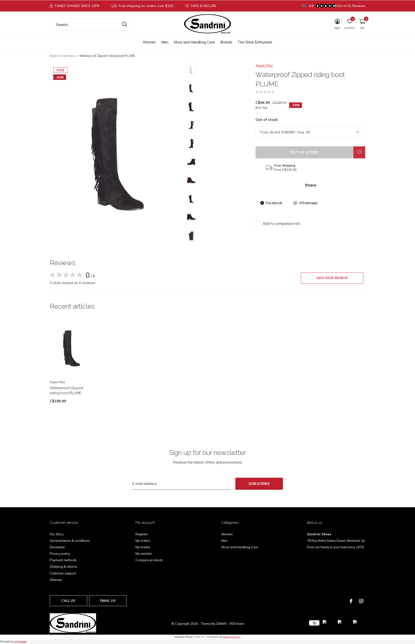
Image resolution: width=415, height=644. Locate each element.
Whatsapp (308, 202)
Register (141, 534)
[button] (221, 70)
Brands (226, 42)
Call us (68, 600)
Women (149, 42)
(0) (277, 92)
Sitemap (56, 580)
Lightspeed (20, 641)
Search (124, 24)
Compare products (149, 560)
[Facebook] (351, 601)
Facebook (274, 202)
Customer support (63, 573)
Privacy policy (60, 553)
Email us (108, 600)
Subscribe (259, 483)
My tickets (142, 547)
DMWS (221, 624)
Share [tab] (310, 185)
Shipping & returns (63, 566)
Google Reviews (231, 636)
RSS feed (237, 624)
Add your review (332, 278)
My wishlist (143, 553)
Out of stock (304, 152)
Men (164, 42)
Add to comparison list (281, 223)
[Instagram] (361, 601)
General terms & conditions (70, 541)
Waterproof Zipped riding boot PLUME (66, 390)
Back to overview (62, 56)
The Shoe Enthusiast (255, 42)
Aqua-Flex (264, 65)
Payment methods (63, 560)
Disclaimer (57, 547)
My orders (142, 541)
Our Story (57, 534)
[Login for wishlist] (359, 152)
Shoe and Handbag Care (194, 42)
